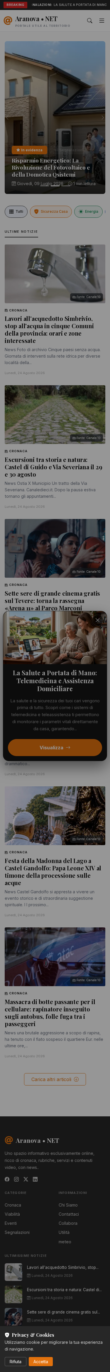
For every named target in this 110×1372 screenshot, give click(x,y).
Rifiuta (15, 1361)
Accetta (40, 1361)
